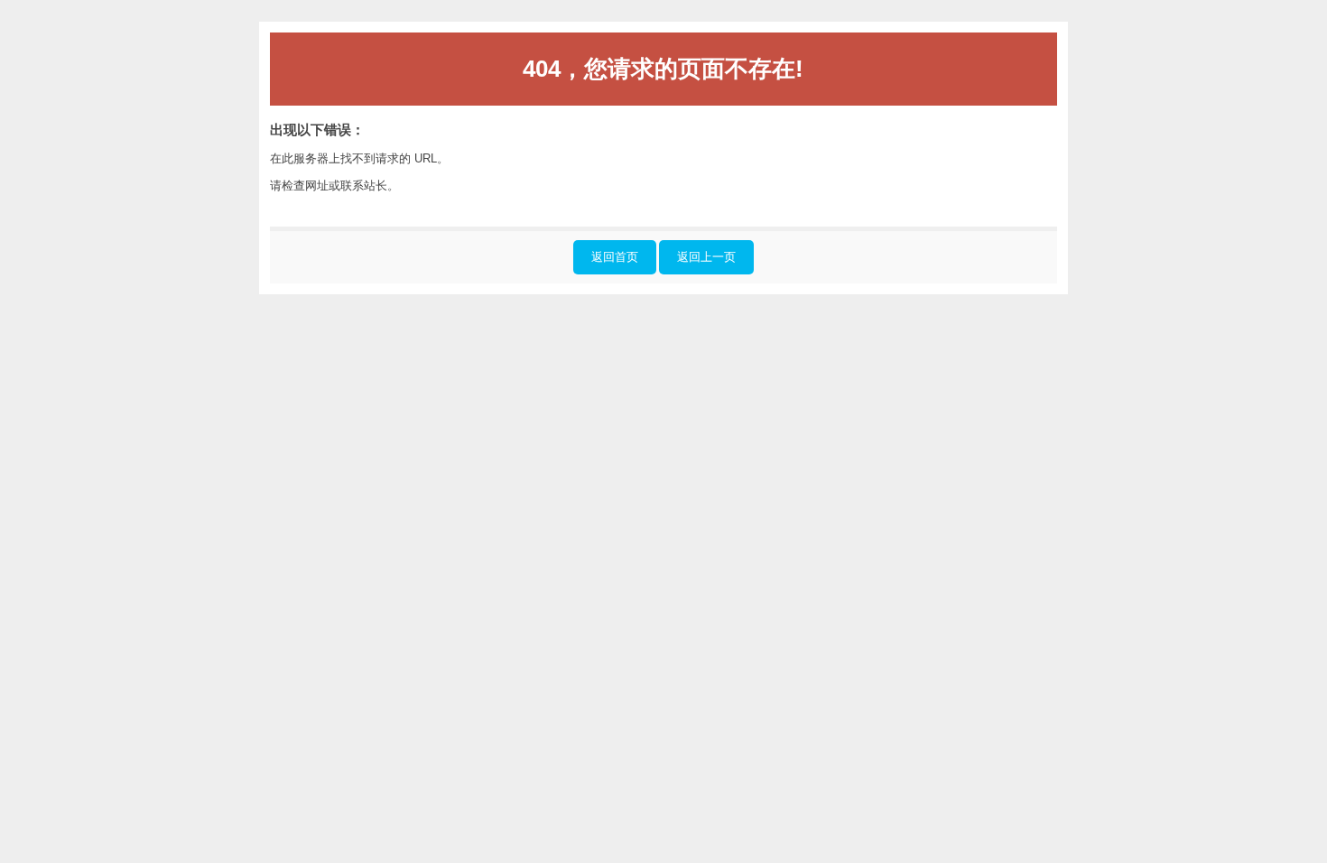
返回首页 (614, 257)
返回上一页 (706, 257)
